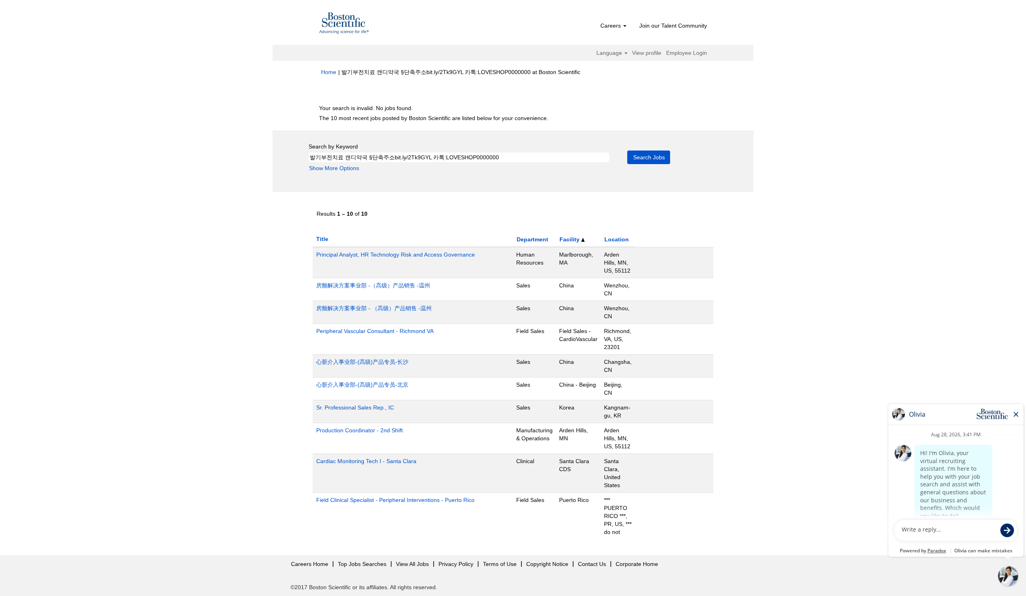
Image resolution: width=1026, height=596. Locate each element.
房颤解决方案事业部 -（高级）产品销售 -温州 (373, 285)
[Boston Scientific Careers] (344, 24)
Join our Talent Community (673, 25)
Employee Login (686, 53)
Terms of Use (500, 564)
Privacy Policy (455, 564)
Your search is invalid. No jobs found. (366, 108)
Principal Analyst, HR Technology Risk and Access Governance (395, 254)
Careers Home (309, 564)
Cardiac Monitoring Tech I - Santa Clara (366, 461)
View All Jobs (412, 564)
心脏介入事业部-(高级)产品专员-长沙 (362, 362)
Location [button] (616, 239)
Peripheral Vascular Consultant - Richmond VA (375, 331)
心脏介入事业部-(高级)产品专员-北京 (362, 384)
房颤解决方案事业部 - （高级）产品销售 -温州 (374, 308)
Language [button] (610, 53)
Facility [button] (570, 239)
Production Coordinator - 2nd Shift (359, 430)
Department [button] (532, 239)
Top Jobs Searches (362, 564)
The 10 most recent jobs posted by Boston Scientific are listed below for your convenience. (433, 118)
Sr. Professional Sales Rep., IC (355, 407)
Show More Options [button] (334, 168)
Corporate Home (637, 564)
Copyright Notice (547, 564)
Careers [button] (611, 25)
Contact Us (592, 564)
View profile (646, 53)
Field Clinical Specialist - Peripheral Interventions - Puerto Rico (395, 500)
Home (328, 72)
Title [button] (322, 239)
